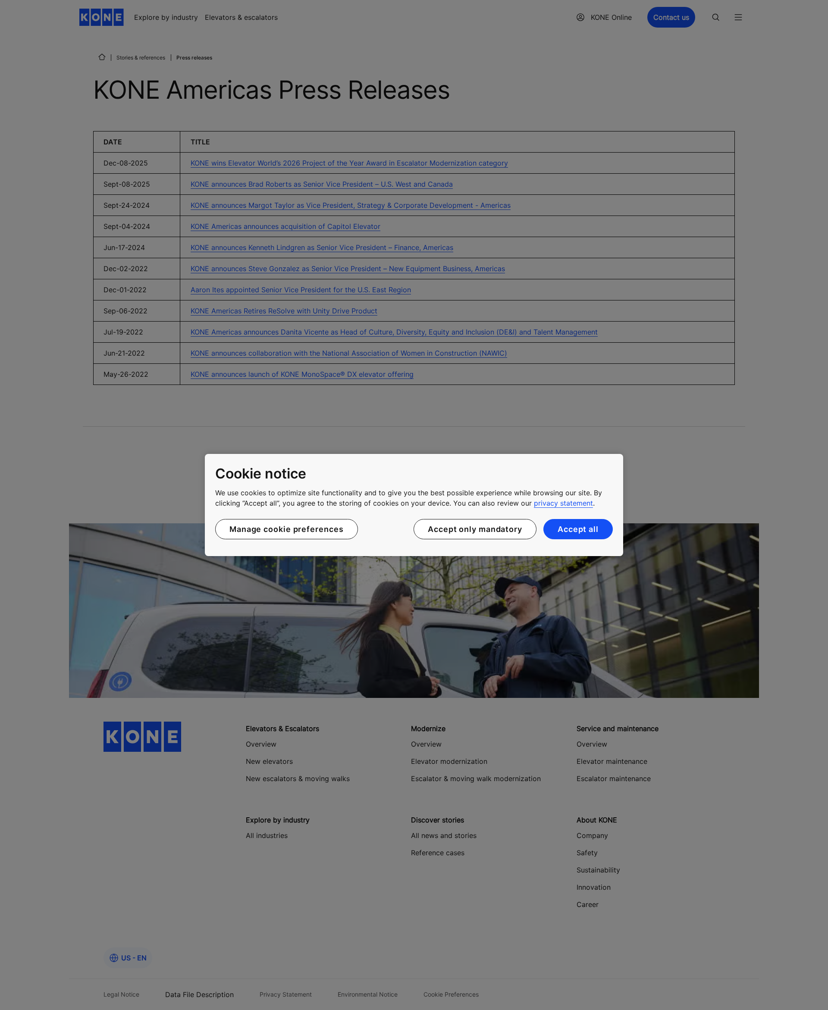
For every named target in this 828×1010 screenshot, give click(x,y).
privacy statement (563, 503)
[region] (414, 505)
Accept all (578, 529)
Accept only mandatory (475, 529)
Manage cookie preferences (286, 529)
